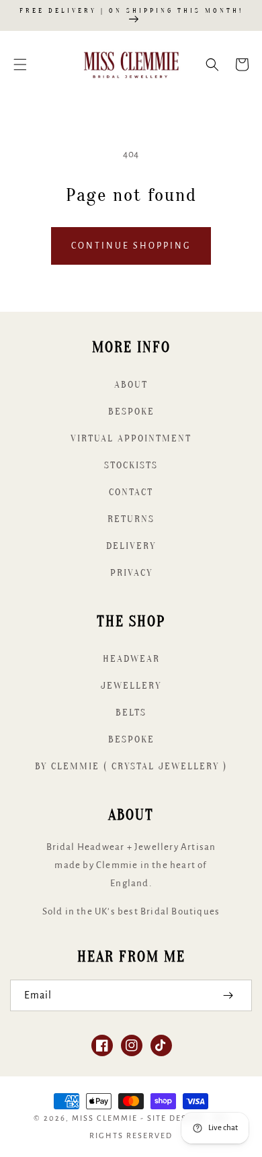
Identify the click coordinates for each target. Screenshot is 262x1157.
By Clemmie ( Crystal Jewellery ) (131, 766)
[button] (20, 64)
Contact (131, 492)
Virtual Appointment (131, 438)
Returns (131, 519)
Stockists (131, 465)
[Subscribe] (227, 995)
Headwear (131, 659)
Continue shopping (131, 246)
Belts (131, 712)
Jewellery (131, 685)
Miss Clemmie (105, 1118)
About (131, 384)
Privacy (131, 572)
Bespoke (131, 411)
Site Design (175, 1118)
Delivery (131, 546)
